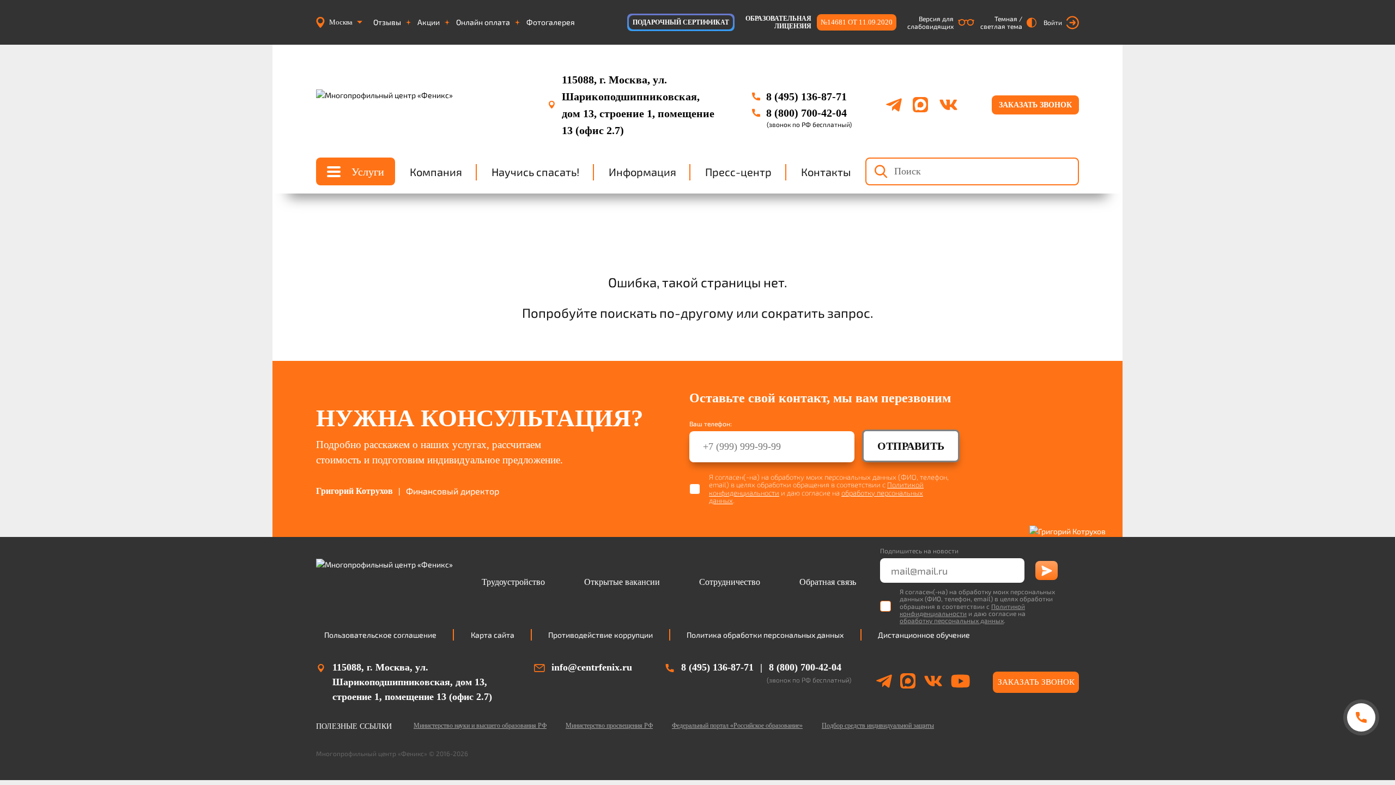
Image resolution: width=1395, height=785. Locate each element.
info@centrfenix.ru (591, 667)
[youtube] (960, 682)
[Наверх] (1361, 759)
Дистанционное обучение (924, 634)
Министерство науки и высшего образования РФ (480, 725)
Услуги (367, 172)
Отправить (910, 446)
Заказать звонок (1035, 105)
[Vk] (948, 104)
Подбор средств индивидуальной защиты (878, 725)
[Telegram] (894, 105)
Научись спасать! (535, 171)
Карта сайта (492, 634)
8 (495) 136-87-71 (806, 96)
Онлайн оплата (483, 22)
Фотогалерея (550, 22)
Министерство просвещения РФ (609, 725)
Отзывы (387, 22)
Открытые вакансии (622, 582)
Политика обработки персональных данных (765, 634)
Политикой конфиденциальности (962, 609)
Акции (428, 22)
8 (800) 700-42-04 (806, 113)
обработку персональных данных (952, 620)
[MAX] (920, 104)
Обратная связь (827, 582)
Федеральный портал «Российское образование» (737, 725)
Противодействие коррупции (600, 634)
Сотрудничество (729, 582)
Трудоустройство (513, 582)
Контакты (826, 171)
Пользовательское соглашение (380, 634)
